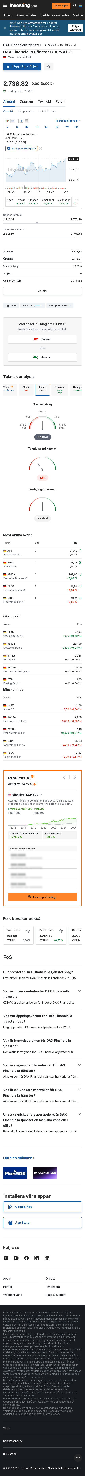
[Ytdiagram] (12, 121)
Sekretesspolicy (12, 1440)
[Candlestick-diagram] (7, 121)
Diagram (26, 101)
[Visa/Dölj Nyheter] (27, 121)
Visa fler (42, 290)
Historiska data (47, 111)
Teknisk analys (17, 376)
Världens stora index (54, 15)
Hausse (46, 357)
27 (69, 305)
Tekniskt (44, 101)
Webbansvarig (12, 1294)
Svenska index (26, 15)
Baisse (46, 339)
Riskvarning (10, 1453)
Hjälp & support (56, 1294)
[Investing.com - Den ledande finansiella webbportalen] (23, 5)
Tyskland (37, 305)
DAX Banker (13, 930)
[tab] (26, 390)
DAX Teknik (46, 930)
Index (8, 15)
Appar (7, 1278)
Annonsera (53, 1286)
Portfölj (7, 1286)
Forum (60, 101)
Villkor (6, 1428)
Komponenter (26, 111)
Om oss (50, 1278)
